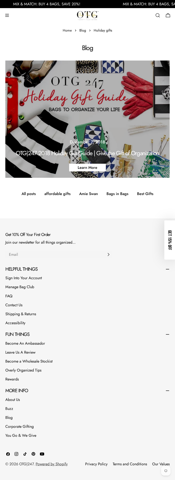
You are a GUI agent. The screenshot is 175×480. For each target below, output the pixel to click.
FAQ (8, 296)
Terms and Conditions (130, 464)
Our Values (161, 464)
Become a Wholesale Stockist (28, 361)
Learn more (87, 167)
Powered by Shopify (52, 464)
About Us (12, 399)
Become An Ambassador (25, 343)
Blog (82, 30)
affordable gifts (57, 194)
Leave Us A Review (20, 352)
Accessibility (15, 323)
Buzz (9, 408)
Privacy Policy (96, 464)
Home (67, 30)
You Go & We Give (20, 435)
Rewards (12, 379)
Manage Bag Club (19, 287)
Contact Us (13, 305)
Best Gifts (145, 194)
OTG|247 (26, 464)
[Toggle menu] (7, 15)
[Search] (157, 15)
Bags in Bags (117, 194)
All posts (29, 194)
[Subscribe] (108, 254)
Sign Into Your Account (23, 278)
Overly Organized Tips (23, 370)
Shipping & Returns (20, 314)
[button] (169, 240)
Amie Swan (88, 194)
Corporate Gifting (19, 426)
